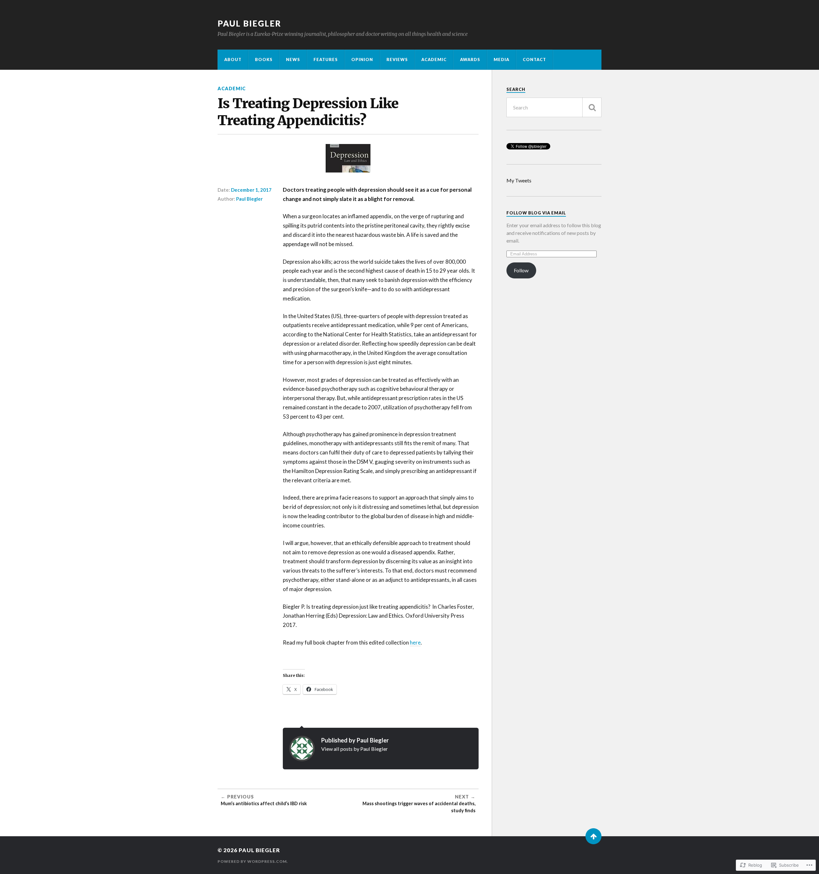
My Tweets (518, 180)
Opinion (362, 59)
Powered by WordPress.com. (253, 861)
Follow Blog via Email (536, 212)
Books (264, 59)
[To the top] (593, 836)
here (415, 642)
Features (326, 59)
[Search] (591, 107)
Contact (534, 59)
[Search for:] (553, 107)
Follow (521, 270)
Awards (470, 59)
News (293, 59)
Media (501, 59)
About (233, 59)
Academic (434, 59)
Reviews (397, 59)
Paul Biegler (249, 23)
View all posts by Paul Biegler (354, 749)
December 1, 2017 (251, 190)
